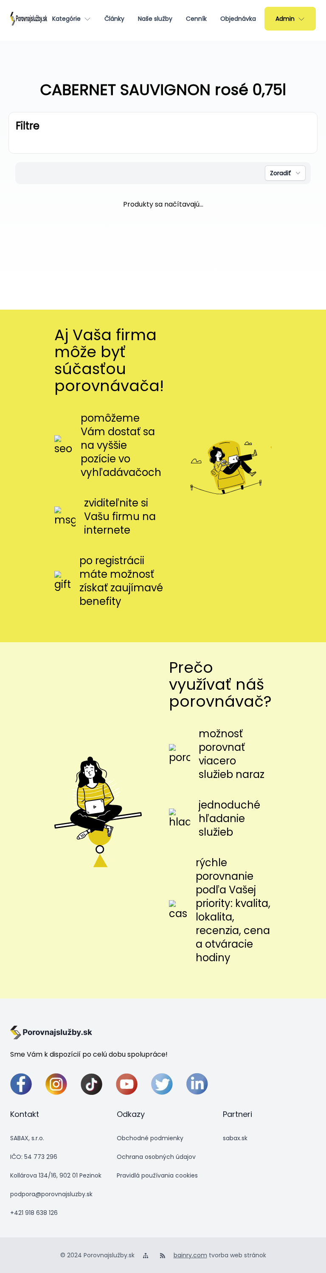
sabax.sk (235, 1138)
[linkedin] (197, 1084)
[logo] (28, 18)
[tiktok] (91, 1084)
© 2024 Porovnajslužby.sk (97, 1255)
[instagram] (56, 1084)
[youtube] (127, 1084)
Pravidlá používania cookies (157, 1175)
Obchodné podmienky (150, 1138)
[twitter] (162, 1084)
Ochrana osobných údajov (156, 1157)
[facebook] (21, 1084)
